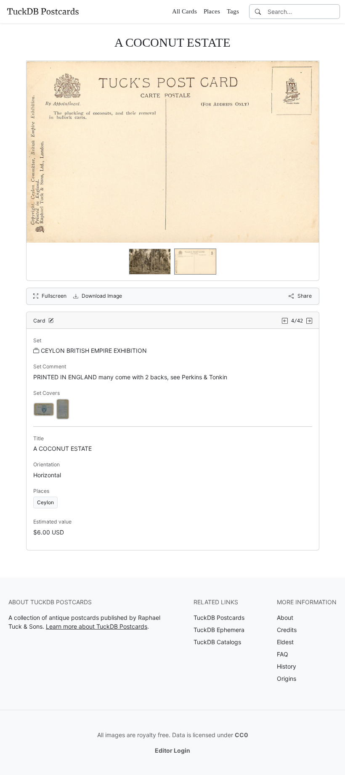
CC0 (241, 734)
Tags (233, 11)
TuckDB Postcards (219, 617)
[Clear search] (334, 12)
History (286, 666)
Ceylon (45, 502)
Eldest (285, 641)
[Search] (257, 12)
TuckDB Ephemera (219, 629)
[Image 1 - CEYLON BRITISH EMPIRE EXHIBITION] (43, 408)
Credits (287, 629)
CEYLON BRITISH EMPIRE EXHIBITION (94, 350)
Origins (286, 678)
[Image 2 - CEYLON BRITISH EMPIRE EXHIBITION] (62, 408)
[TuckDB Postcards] (43, 11)
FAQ (282, 654)
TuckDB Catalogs (217, 641)
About (285, 617)
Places (212, 11)
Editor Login (172, 750)
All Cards (184, 11)
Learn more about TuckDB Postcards (96, 626)
